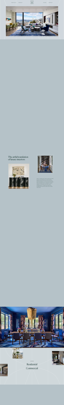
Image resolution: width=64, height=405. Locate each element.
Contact (51, 2)
